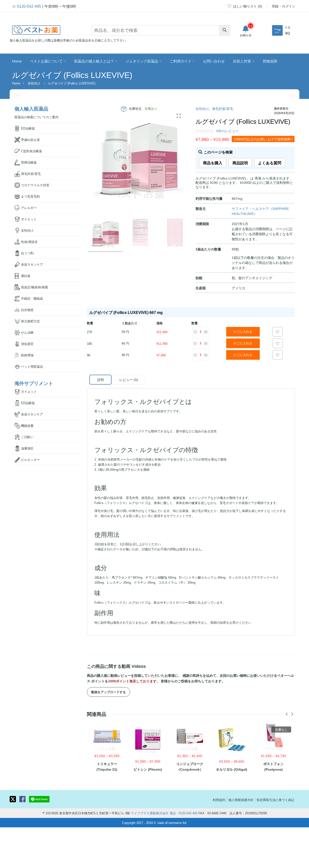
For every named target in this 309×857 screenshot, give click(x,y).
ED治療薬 (28, 128)
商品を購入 (212, 163)
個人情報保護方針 (240, 799)
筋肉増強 (27, 355)
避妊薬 (25, 275)
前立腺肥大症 (30, 321)
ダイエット (29, 219)
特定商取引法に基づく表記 (275, 799)
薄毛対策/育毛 (222, 108)
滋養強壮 (27, 448)
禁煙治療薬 (29, 162)
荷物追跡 (270, 60)
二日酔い (27, 437)
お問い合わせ (214, 60)
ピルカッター (30, 459)
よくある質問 (269, 163)
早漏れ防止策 (30, 139)
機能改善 (27, 425)
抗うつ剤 (27, 253)
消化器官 (27, 343)
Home (17, 60)
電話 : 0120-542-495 (183, 813)
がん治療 (27, 332)
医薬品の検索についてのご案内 (36, 117)
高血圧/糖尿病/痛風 (34, 287)
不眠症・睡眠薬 (32, 298)
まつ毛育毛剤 (30, 196)
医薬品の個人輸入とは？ (94, 60)
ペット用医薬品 (32, 366)
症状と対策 (242, 60)
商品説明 (240, 163)
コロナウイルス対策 (35, 185)
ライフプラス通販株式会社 (150, 813)
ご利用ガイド (180, 60)
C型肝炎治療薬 (31, 151)
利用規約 (219, 799)
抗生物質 (27, 309)
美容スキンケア (32, 264)
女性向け (34, 83)
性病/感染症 (29, 241)
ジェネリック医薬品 (142, 60)
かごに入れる (242, 331)
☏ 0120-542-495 (26, 6)
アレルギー (29, 207)
